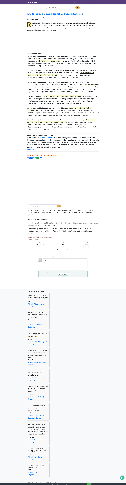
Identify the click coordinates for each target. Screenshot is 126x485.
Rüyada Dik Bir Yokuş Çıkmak (36, 398)
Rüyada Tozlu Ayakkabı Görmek (36, 441)
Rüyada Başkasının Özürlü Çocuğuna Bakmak (37, 417)
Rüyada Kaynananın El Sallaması (36, 379)
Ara (77, 7)
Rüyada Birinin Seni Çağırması (35, 326)
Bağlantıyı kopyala (63, 274)
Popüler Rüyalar (95, 2)
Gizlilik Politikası (87, 2)
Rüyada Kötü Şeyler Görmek (35, 458)
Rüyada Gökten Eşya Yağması (35, 473)
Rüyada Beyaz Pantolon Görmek (37, 364)
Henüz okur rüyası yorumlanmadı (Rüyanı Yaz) (37, 17)
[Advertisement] (63, 43)
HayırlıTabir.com (32, 2)
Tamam (89, 484)
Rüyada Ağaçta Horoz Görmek (36, 305)
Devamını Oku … (33, 149)
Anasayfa (74, 2)
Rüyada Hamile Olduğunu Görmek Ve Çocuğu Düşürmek (55, 14)
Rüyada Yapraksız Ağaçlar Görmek (37, 343)
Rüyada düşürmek (46, 138)
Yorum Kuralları (80, 2)
